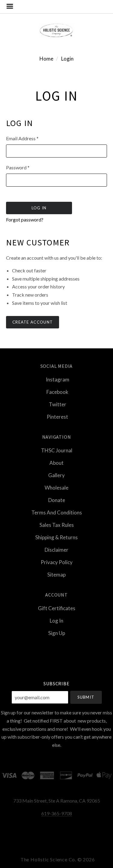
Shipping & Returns (56, 537)
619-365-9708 (56, 813)
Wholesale (56, 487)
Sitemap (56, 574)
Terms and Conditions (56, 512)
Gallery (56, 475)
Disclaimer (56, 550)
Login (67, 58)
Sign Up (56, 633)
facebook (57, 392)
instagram (57, 379)
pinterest (57, 416)
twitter (57, 404)
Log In (56, 620)
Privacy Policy (57, 562)
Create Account (32, 322)
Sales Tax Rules (56, 525)
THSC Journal (56, 450)
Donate (56, 500)
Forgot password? (24, 219)
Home (46, 58)
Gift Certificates (56, 608)
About (56, 463)
